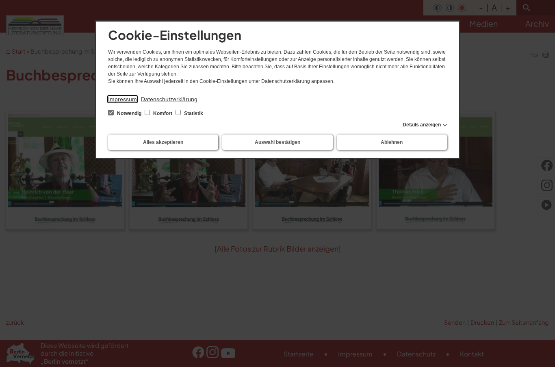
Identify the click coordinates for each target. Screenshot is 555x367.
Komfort (162, 113)
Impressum (122, 99)
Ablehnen (392, 142)
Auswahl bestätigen (277, 142)
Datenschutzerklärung (169, 99)
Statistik (193, 113)
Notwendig (129, 113)
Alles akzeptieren (163, 142)
